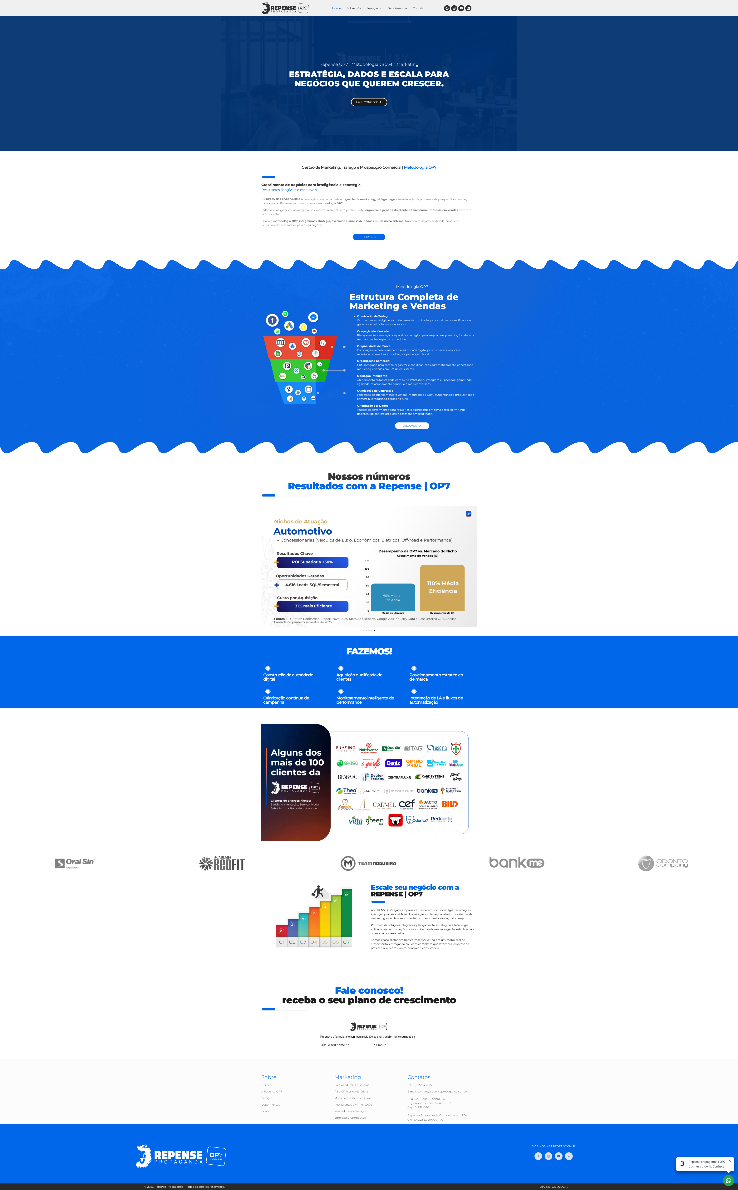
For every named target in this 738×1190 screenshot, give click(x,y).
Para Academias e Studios (351, 1085)
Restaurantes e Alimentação (353, 1104)
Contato (418, 8)
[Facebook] (447, 8)
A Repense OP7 (271, 1091)
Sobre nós (354, 8)
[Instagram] (454, 8)
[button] (374, 8)
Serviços (372, 8)
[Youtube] (461, 8)
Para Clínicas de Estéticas (351, 1091)
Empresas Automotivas (350, 1117)
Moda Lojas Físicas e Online (352, 1098)
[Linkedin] (468, 8)
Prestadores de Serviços (350, 1111)
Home (336, 8)
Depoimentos (397, 8)
